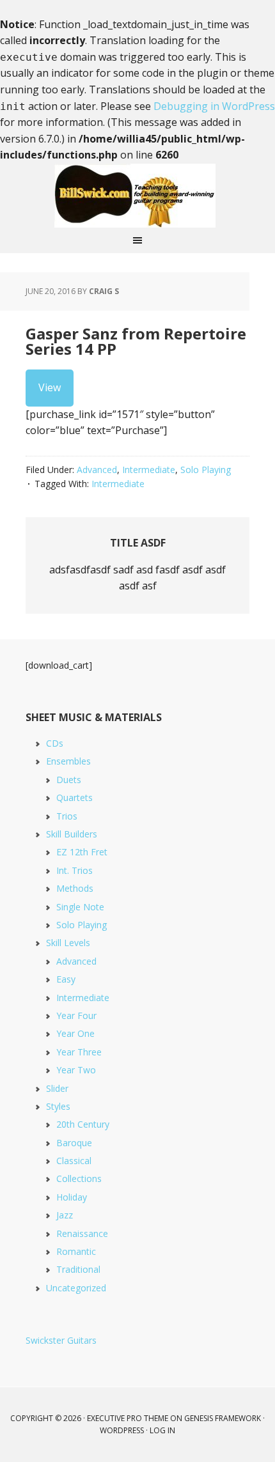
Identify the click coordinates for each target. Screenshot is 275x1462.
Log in (162, 1430)
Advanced (97, 469)
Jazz (64, 1215)
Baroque (74, 1143)
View (49, 387)
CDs (54, 743)
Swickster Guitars (61, 1340)
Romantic (76, 1251)
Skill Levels (68, 943)
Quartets (74, 797)
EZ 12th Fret (81, 852)
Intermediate (148, 469)
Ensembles (68, 761)
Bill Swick (137, 196)
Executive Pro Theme (127, 1418)
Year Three (79, 1052)
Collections (79, 1178)
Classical (73, 1161)
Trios (66, 816)
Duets (68, 780)
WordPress (122, 1430)
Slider (57, 1088)
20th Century (82, 1124)
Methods (74, 888)
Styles (58, 1106)
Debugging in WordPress (214, 106)
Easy (65, 979)
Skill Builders (71, 834)
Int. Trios (74, 870)
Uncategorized (76, 1288)
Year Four (76, 1015)
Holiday (71, 1197)
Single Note (80, 907)
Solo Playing (205, 469)
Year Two (76, 1070)
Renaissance (82, 1233)
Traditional (78, 1269)
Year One (75, 1033)
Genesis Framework (222, 1418)
